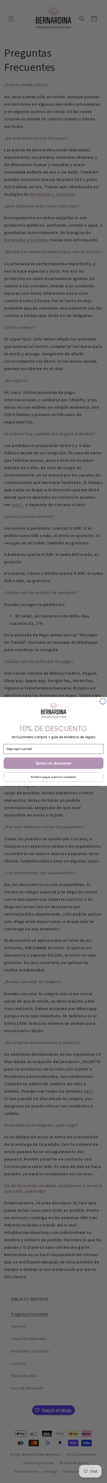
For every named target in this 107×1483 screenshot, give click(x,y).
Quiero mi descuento (53, 763)
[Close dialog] (103, 701)
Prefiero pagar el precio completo (53, 776)
